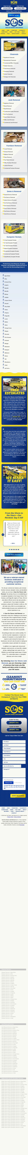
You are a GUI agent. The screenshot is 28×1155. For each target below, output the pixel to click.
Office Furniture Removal (10, 162)
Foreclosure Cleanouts (9, 68)
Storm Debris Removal (9, 117)
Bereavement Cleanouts (10, 60)
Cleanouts (22, 30)
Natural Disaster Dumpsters (11, 248)
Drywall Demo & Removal (10, 194)
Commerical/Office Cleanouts (11, 63)
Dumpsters (5, 32)
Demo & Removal (14, 191)
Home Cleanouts (8, 74)
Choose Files (8, 782)
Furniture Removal (14, 146)
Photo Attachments (8, 779)
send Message (18, 795)
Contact (23, 33)
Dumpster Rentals (14, 237)
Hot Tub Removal (8, 114)
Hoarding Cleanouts (9, 71)
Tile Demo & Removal (9, 197)
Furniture (14, 30)
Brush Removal (8, 106)
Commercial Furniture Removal (11, 168)
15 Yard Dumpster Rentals (10, 243)
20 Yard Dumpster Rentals (10, 245)
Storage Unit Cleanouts (10, 77)
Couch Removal (8, 149)
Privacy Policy (10, 816)
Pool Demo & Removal (9, 211)
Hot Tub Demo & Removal (10, 203)
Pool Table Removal (9, 160)
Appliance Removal (9, 103)
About (23, 32)
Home (3, 30)
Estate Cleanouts (8, 65)
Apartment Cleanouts (9, 57)
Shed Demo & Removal (10, 214)
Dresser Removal (8, 151)
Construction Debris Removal (11, 111)
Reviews (3, 33)
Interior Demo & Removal (10, 200)
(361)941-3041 (7, 8)
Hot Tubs (17, 32)
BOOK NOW (14, 15)
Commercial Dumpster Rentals (11, 254)
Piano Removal (8, 157)
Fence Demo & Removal (10, 208)
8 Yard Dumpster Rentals (10, 240)
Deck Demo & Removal (10, 205)
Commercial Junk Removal (10, 122)
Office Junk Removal (9, 119)
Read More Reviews (14, 554)
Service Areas (15, 33)
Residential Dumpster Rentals (11, 251)
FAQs (8, 33)
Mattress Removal (8, 154)
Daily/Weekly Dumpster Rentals (12, 256)
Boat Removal (7, 108)
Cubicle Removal (8, 165)
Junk (8, 30)
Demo (11, 32)
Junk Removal (14, 100)
